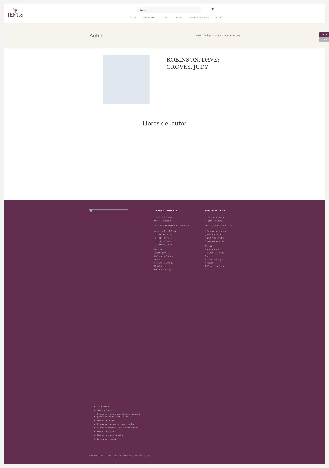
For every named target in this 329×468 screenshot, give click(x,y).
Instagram (111, 445)
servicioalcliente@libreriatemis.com (172, 225)
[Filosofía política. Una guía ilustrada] (102, 155)
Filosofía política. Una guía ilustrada (103, 184)
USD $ (323, 34)
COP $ (323, 39)
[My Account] (218, 10)
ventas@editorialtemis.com (218, 225)
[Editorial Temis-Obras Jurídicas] (15, 13)
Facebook (97, 445)
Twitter (104, 445)
